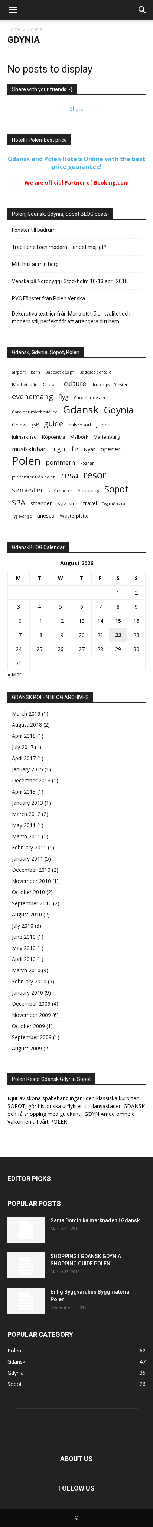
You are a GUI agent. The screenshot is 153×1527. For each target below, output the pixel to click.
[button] (13, 10)
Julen (102, 424)
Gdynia (119, 410)
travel (90, 503)
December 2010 (31, 869)
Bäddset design (59, 372)
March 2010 (26, 970)
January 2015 (27, 769)
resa (69, 475)
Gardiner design (89, 397)
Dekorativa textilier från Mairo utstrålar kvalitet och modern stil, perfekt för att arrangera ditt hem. (71, 317)
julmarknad (24, 436)
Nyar (89, 449)
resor (95, 475)
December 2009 (31, 1003)
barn (35, 372)
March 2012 (26, 813)
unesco (46, 515)
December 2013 (31, 780)
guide (53, 424)
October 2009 (28, 1026)
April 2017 (24, 758)
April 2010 (24, 959)
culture (75, 384)
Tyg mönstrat (114, 503)
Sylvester (67, 503)
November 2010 (31, 880)
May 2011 (24, 825)
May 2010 (24, 947)
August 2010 (27, 914)
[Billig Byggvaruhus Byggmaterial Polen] (26, 1301)
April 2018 (24, 735)
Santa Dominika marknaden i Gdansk (95, 1220)
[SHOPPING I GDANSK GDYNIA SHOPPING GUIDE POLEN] (26, 1265)
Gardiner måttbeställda (35, 411)
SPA (18, 502)
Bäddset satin (25, 384)
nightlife (64, 448)
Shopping (88, 490)
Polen (26, 461)
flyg (63, 397)
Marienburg (107, 436)
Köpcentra (53, 436)
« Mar (14, 674)
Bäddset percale (95, 372)
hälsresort (79, 424)
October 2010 (28, 892)
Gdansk (80, 409)
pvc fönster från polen (34, 477)
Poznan (87, 463)
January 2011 (27, 858)
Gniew (19, 424)
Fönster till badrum (34, 230)
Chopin (51, 384)
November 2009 (31, 1014)
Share (77, 108)
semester (27, 490)
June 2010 (24, 936)
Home (13, 29)
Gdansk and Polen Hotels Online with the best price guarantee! (76, 163)
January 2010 (27, 992)
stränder (41, 503)
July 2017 (22, 746)
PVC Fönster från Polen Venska (48, 298)
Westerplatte (74, 515)
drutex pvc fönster (109, 384)
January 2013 (27, 802)
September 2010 (32, 903)
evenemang (32, 396)
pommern (60, 462)
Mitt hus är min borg (35, 264)
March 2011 (26, 836)
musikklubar (29, 449)
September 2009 (32, 1037)
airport (19, 372)
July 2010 (22, 925)
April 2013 (24, 791)
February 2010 (29, 981)
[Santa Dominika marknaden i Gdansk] (26, 1230)
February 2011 (29, 847)
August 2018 (27, 724)
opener (111, 449)
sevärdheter (60, 490)
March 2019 (26, 713)
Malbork (79, 436)
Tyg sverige (22, 516)
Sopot (116, 489)
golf (35, 425)
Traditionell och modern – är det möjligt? (59, 247)
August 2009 (27, 1048)
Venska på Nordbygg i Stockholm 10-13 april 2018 (70, 281)
